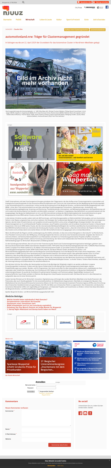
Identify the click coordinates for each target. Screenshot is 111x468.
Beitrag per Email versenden (85, 413)
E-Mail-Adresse (11, 434)
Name (8, 429)
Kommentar (9, 411)
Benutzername (30, 385)
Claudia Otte (18, 29)
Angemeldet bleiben (47, 391)
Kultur (59, 19)
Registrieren (46, 395)
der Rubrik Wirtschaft (12, 375)
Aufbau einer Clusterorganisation (76, 30)
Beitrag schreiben (102, 2)
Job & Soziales (99, 19)
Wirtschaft (30, 19)
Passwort (30, 388)
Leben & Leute (46, 19)
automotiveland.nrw (97, 30)
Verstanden (51, 465)
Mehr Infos (60, 465)
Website (8, 439)
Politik (18, 19)
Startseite (7, 19)
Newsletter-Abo (86, 2)
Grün (86, 19)
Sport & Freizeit (73, 19)
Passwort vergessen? (46, 393)
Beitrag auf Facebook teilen (80, 413)
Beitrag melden (90, 413)
